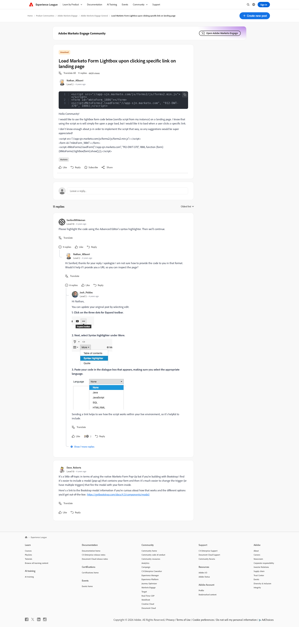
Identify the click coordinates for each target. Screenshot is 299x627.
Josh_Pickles (86, 292)
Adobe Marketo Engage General (94, 15)
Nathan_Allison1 (75, 80)
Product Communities (45, 15)
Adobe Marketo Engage (68, 15)
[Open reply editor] (123, 191)
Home (30, 15)
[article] (122, 234)
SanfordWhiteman (76, 220)
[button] (254, 15)
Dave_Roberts (74, 467)
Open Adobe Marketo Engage (222, 33)
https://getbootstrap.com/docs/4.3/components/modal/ (118, 494)
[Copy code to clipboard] (184, 94)
